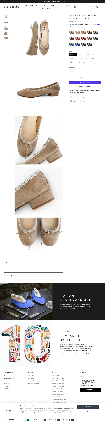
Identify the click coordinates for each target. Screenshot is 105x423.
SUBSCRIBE (90, 390)
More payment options (85, 86)
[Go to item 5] (6, 38)
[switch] (44, 420)
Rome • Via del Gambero (58, 378)
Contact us (6, 386)
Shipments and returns (9, 378)
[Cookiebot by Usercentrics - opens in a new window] (10, 420)
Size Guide (6, 383)
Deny (88, 411)
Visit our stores (56, 375)
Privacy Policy (31, 375)
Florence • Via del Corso (58, 389)
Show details (80, 420)
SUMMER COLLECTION (30, 5)
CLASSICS (43, 5)
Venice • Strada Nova (57, 391)
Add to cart (85, 77)
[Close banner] (102, 405)
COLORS (59, 5)
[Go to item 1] (6, 17)
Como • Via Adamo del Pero (59, 399)
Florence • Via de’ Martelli (58, 386)
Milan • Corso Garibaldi (58, 383)
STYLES (67, 5)
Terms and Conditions (33, 381)
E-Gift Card (6, 389)
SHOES (52, 5)
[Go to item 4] (6, 33)
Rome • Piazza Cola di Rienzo (59, 381)
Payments (6, 381)
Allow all (88, 406)
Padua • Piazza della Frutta (59, 402)
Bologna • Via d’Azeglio (58, 394)
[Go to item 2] (6, 22)
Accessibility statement (34, 383)
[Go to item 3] (6, 28)
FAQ (5, 375)
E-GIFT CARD (46, 8)
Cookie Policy (31, 378)
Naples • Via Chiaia (57, 397)
